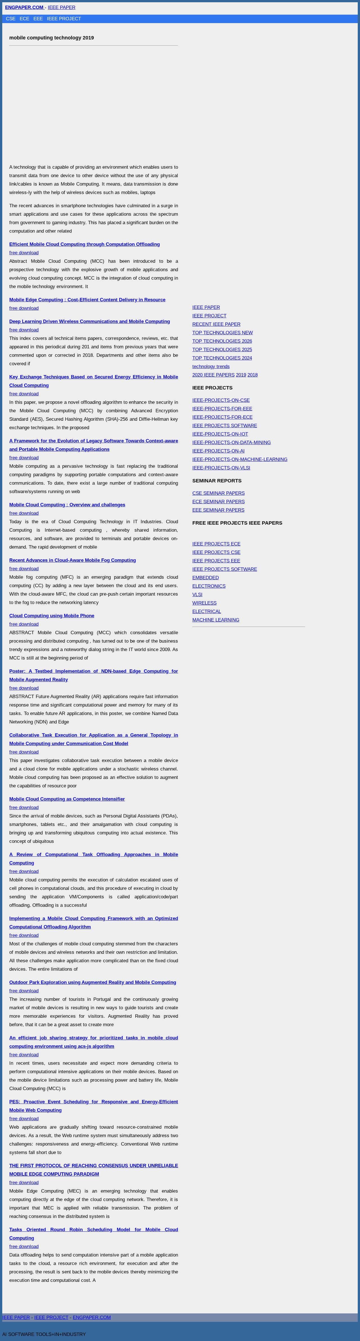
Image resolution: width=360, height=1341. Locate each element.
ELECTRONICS (209, 586)
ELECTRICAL (206, 611)
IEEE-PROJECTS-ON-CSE (221, 400)
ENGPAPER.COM (92, 1317)
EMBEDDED (205, 577)
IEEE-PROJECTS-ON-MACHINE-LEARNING (239, 459)
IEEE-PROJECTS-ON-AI (218, 451)
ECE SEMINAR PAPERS (218, 501)
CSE (11, 18)
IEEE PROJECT (64, 18)
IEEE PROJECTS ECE (216, 544)
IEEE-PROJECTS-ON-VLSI (221, 468)
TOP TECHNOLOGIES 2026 (222, 341)
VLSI (197, 594)
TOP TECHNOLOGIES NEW (222, 332)
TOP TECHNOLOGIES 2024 (222, 358)
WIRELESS (204, 603)
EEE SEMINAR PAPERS (218, 510)
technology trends (211, 366)
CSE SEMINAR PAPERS (218, 493)
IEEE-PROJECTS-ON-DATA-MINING (231, 442)
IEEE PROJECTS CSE (216, 552)
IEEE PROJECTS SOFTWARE (224, 425)
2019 (241, 375)
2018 (253, 375)
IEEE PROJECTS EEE (216, 560)
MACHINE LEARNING (215, 620)
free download (93, 449)
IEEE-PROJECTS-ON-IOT (220, 434)
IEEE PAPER (61, 7)
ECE (25, 18)
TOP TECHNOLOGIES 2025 (222, 349)
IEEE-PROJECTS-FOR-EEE (222, 408)
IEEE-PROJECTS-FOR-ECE (222, 417)
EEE (38, 18)
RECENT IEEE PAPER (216, 324)
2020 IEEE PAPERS (213, 375)
